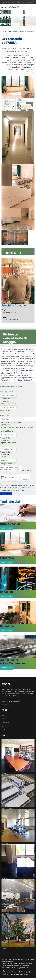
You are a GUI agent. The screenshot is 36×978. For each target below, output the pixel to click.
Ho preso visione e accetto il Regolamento (17, 428)
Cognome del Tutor (8, 404)
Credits (4, 730)
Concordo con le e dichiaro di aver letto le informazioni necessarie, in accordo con (17, 487)
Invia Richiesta (6, 494)
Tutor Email (5, 415)
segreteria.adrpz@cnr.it (26, 2)
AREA (8, 7)
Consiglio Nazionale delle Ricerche (15, 693)
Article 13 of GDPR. (17, 490)
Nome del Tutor (6, 392)
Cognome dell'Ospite (8, 444)
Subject (3, 457)
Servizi (4, 726)
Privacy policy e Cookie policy (11, 701)
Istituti (4, 719)
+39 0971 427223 (10, 2)
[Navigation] (2, 7)
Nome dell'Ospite (7, 431)
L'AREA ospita (6, 722)
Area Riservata (6, 705)
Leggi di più (6, 528)
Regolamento (5, 425)
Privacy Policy (18, 485)
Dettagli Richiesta (7, 464)
